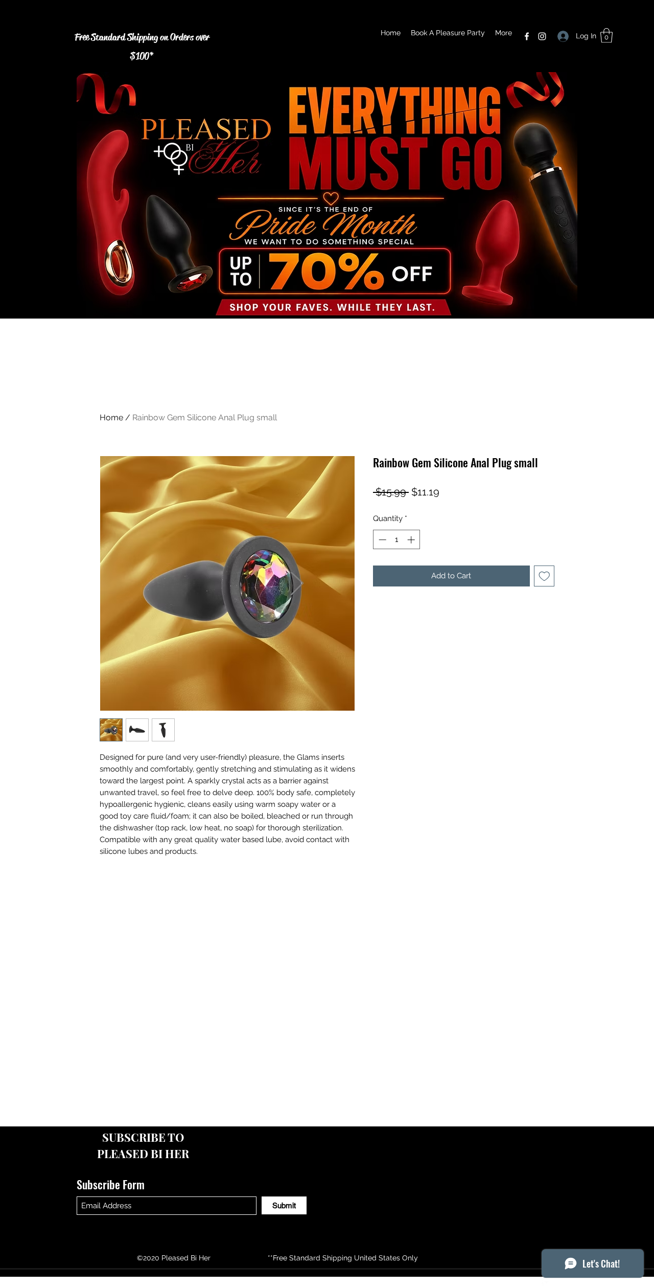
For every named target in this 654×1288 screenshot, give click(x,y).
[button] (606, 35)
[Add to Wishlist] (544, 576)
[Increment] (412, 539)
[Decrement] (381, 539)
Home (111, 417)
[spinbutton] (396, 539)
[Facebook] (527, 36)
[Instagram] (542, 36)
